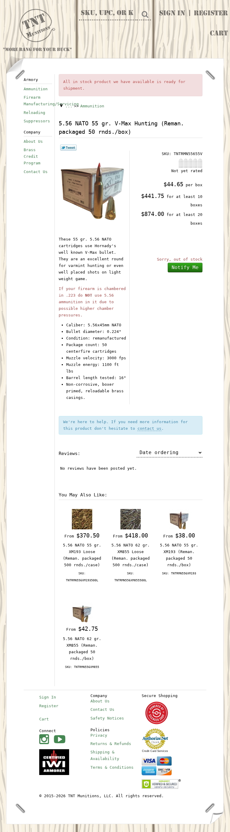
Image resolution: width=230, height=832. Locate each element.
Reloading (34, 112)
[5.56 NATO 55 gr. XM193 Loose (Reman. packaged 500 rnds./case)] (82, 518)
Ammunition (36, 89)
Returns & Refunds (110, 743)
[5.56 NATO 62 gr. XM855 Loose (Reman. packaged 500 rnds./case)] (130, 518)
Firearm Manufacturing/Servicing (38, 100)
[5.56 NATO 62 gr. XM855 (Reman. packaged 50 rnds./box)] (82, 612)
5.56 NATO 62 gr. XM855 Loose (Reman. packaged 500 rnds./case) (130, 555)
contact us (149, 428)
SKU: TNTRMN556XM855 (82, 667)
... (68, 106)
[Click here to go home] (37, 25)
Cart (219, 33)
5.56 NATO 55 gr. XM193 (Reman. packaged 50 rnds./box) (179, 555)
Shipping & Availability (104, 755)
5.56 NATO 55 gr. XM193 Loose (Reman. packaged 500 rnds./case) (82, 555)
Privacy (98, 735)
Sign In (172, 13)
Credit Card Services (155, 751)
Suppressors (37, 121)
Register (211, 13)
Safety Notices (107, 718)
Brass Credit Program (32, 156)
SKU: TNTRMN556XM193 (179, 573)
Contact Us (36, 171)
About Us (33, 141)
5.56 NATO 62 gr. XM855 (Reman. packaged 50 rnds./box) (82, 648)
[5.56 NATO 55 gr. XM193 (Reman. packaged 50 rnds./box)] (179, 518)
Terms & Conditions (112, 767)
